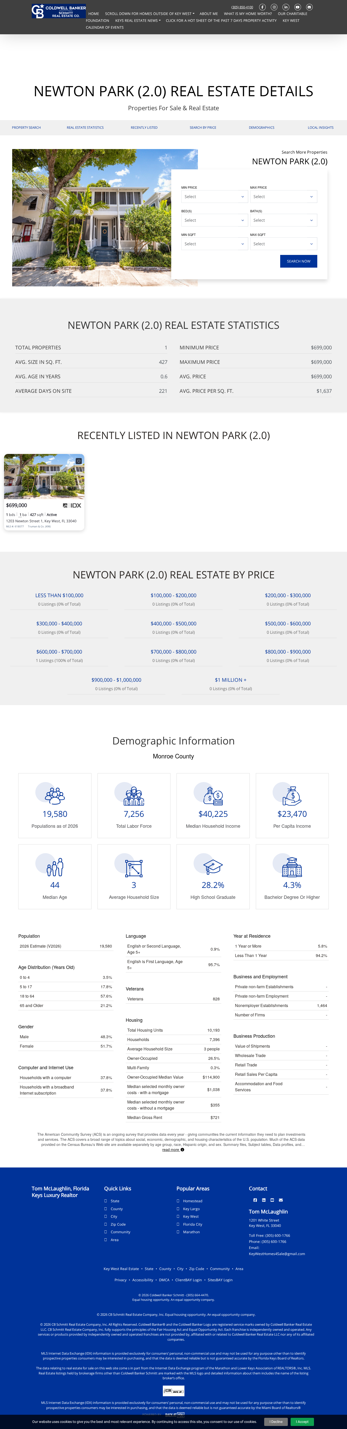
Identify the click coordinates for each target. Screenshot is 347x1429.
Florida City (192, 1224)
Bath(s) (256, 211)
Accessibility (142, 1279)
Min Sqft (188, 234)
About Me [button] (209, 13)
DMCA (164, 1279)
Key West (191, 1216)
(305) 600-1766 (277, 1235)
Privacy (121, 1279)
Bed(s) (186, 211)
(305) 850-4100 (242, 7)
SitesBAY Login (220, 1279)
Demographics (261, 127)
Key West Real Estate (121, 1268)
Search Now (298, 261)
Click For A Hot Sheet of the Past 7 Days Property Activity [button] (222, 20)
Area (115, 1239)
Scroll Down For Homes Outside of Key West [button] (149, 13)
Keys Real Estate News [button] (137, 20)
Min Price (189, 187)
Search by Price (203, 127)
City (114, 1216)
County (117, 1208)
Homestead (192, 1200)
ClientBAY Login (188, 1279)
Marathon (191, 1231)
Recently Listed (144, 127)
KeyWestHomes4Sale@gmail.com (277, 1253)
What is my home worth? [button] (248, 13)
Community (120, 1231)
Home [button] (94, 13)
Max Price (258, 187)
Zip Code (118, 1224)
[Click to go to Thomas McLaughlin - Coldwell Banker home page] (59, 10)
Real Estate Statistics (85, 127)
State (115, 1200)
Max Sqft (257, 234)
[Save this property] (78, 461)
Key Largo (191, 1208)
